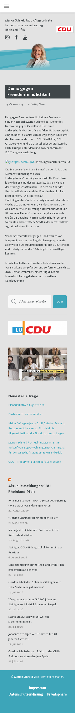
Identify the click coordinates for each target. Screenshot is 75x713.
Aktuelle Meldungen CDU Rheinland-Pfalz (29, 489)
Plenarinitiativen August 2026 (26, 405)
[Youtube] (25, 37)
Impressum (37, 687)
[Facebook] (16, 37)
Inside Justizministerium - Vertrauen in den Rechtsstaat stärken (33, 532)
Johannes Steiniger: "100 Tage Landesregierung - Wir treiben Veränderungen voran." (37, 503)
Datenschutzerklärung (26, 694)
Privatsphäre (57, 694)
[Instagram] (7, 37)
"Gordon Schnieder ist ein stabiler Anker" (33, 517)
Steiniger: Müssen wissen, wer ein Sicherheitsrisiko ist (28, 619)
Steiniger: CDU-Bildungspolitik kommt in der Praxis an (35, 550)
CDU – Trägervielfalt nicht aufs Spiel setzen (34, 461)
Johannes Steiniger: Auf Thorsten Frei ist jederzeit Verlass (32, 636)
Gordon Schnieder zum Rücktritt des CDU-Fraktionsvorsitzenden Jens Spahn (34, 654)
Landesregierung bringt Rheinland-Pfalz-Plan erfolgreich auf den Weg (36, 567)
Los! (60, 301)
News (42, 104)
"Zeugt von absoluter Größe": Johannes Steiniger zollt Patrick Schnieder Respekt (33, 602)
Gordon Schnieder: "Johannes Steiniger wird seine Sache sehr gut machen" (34, 584)
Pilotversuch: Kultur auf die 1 (25, 414)
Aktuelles (33, 104)
